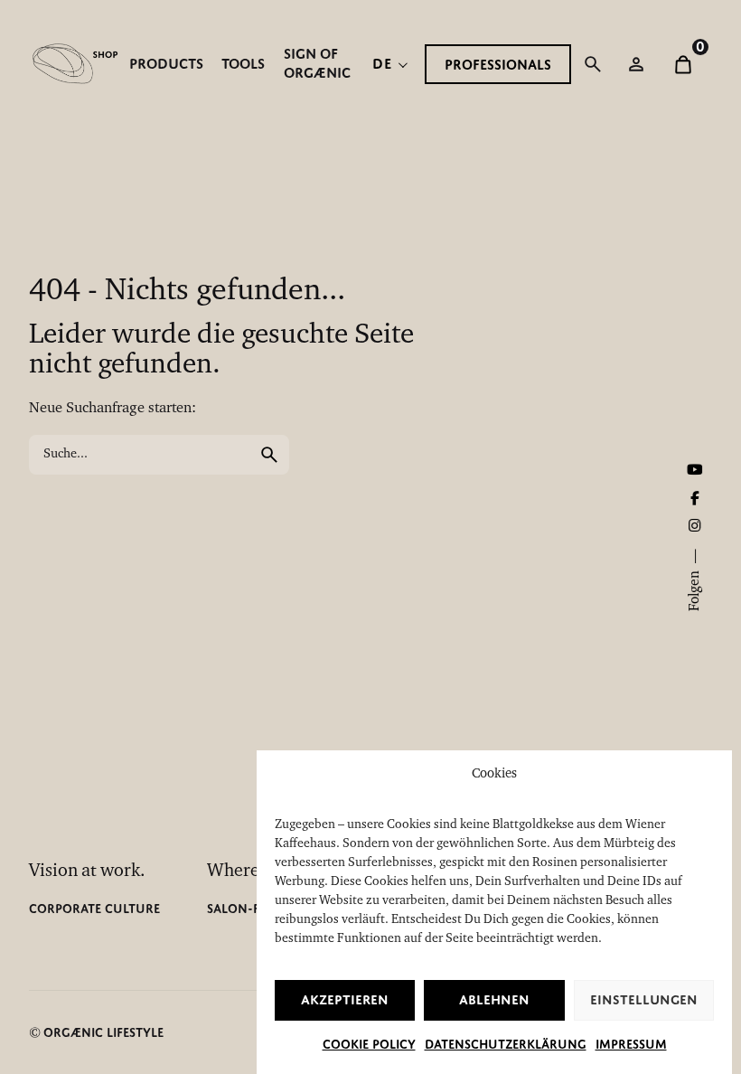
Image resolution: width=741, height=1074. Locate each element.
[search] (269, 455)
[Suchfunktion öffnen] (592, 64)
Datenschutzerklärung (505, 1044)
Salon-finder (251, 908)
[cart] (683, 64)
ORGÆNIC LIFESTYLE (103, 1032)
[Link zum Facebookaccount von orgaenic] (694, 499)
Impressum (631, 1044)
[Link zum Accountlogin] (636, 64)
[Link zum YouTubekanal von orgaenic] (694, 471)
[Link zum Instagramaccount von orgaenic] (694, 527)
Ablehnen (494, 1000)
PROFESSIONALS (498, 64)
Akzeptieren (345, 1000)
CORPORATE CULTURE (94, 908)
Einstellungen (644, 1000)
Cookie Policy (369, 1044)
